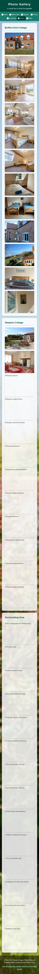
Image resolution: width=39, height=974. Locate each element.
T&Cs (30, 18)
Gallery (22, 18)
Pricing (35, 14)
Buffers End (15, 14)
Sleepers (26, 14)
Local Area (12, 18)
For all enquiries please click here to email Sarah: (19, 968)
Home (5, 14)
